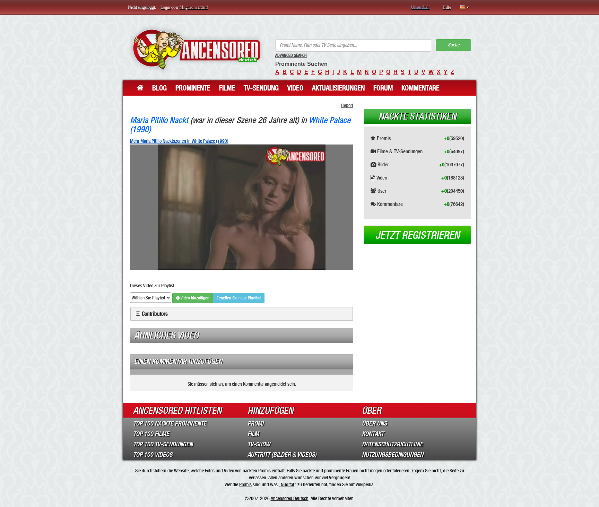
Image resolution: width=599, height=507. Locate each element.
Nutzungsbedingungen (392, 454)
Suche (453, 45)
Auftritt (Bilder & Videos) (282, 454)
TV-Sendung (261, 88)
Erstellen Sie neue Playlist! (239, 298)
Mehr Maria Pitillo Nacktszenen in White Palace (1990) (179, 141)
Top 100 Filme (151, 434)
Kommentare (420, 88)
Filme (227, 88)
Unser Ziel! (420, 7)
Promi (255, 423)
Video (295, 88)
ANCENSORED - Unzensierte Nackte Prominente (196, 49)
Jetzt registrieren (417, 235)
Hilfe (447, 7)
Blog (159, 88)
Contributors (155, 314)
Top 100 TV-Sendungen (163, 444)
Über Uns (374, 423)
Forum (383, 88)
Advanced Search (291, 55)
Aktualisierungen (338, 88)
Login (165, 7)
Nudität (287, 484)
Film (253, 434)
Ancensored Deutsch (290, 498)
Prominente (192, 88)
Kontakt (373, 434)
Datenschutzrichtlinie (392, 444)
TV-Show (259, 444)
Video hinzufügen (194, 298)
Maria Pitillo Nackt (159, 120)
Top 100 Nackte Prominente (170, 423)
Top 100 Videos (152, 454)
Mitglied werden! (194, 7)
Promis (245, 484)
